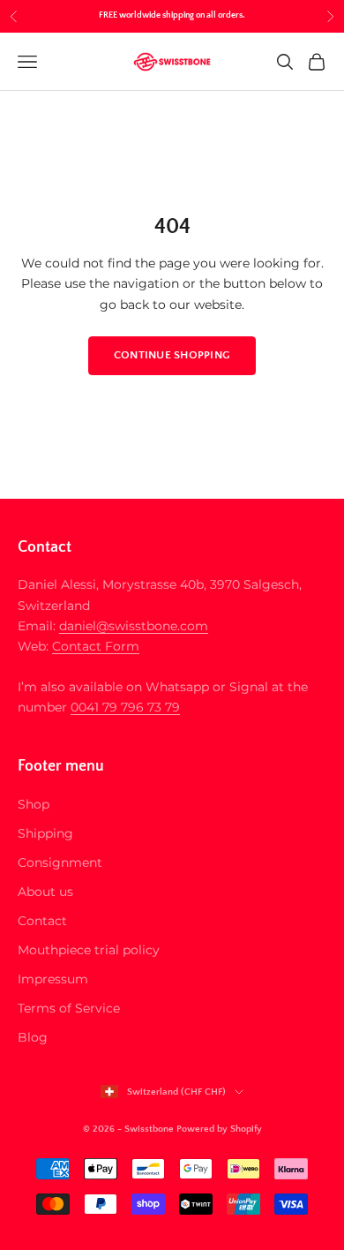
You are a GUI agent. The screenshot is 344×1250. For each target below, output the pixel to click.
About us (45, 892)
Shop (33, 804)
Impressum (53, 979)
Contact (42, 921)
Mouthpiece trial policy (89, 950)
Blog (33, 1037)
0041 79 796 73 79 (125, 707)
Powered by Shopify (219, 1129)
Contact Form (95, 646)
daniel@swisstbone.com (133, 626)
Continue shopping (172, 355)
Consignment (60, 862)
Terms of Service (69, 1008)
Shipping (45, 833)
